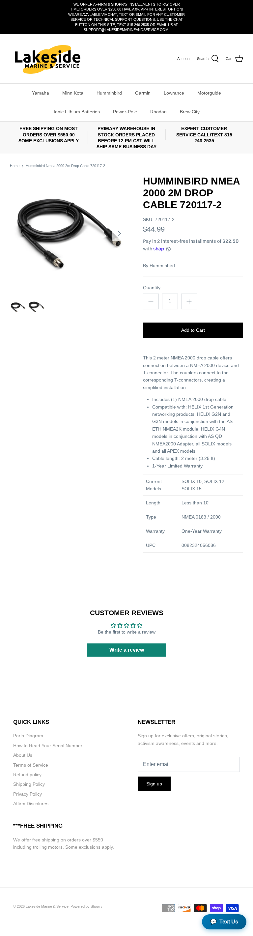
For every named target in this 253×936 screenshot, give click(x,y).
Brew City (190, 111)
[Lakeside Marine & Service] (47, 59)
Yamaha (40, 93)
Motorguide (209, 93)
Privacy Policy (27, 794)
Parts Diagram (28, 735)
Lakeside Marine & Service (47, 906)
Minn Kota (72, 93)
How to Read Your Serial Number (47, 745)
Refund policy (27, 774)
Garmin (143, 93)
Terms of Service (30, 765)
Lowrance (174, 93)
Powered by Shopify (86, 906)
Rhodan (158, 111)
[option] (68, 233)
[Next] (119, 233)
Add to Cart (193, 330)
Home (14, 166)
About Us (22, 755)
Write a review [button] (126, 650)
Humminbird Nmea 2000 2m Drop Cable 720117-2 (65, 166)
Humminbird (109, 93)
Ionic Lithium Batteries (77, 111)
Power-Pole (125, 111)
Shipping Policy (29, 784)
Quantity (151, 287)
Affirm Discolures (30, 803)
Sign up (154, 783)
